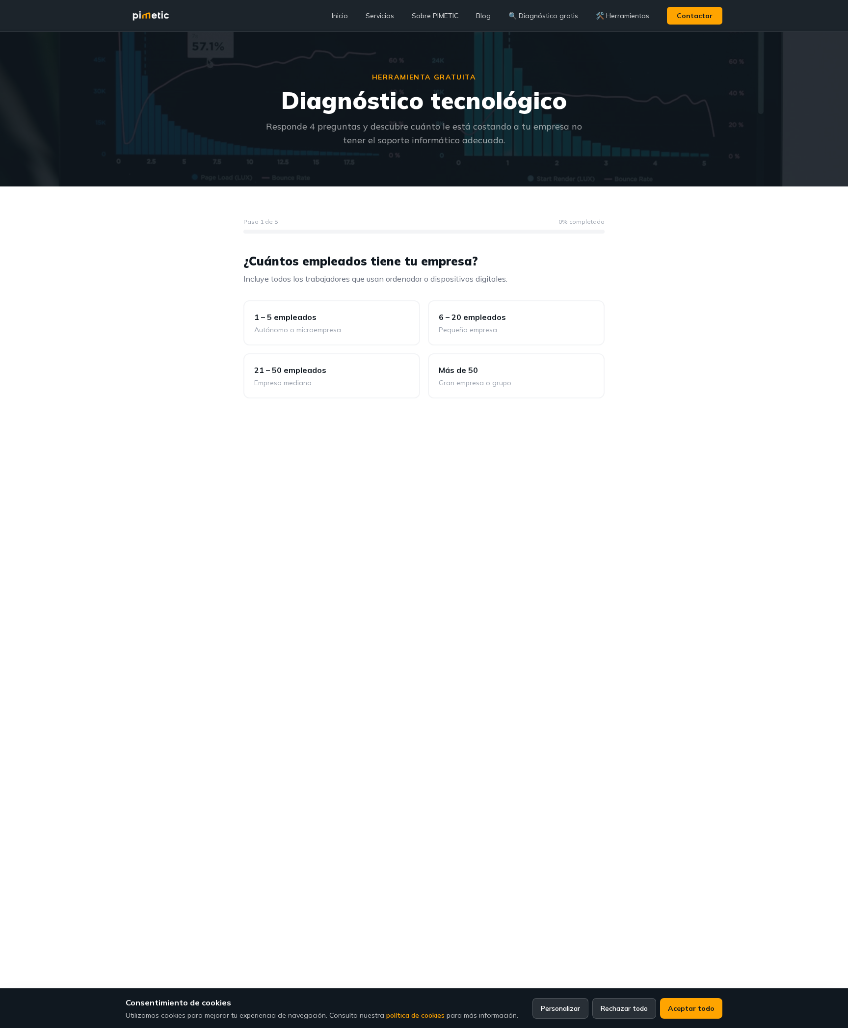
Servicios (380, 15)
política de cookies (415, 1015)
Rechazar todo (624, 1008)
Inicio (340, 15)
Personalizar (560, 1008)
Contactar (695, 15)
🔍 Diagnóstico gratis (543, 15)
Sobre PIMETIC (435, 15)
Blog (483, 15)
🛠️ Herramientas (622, 15)
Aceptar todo (691, 1008)
